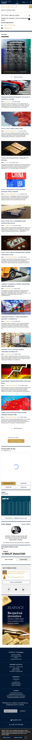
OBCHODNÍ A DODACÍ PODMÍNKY (16, 696)
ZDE (8, 734)
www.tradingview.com (6, 450)
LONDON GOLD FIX (16, 659)
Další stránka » (18, 77)
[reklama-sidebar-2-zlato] (16, 620)
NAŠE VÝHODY (16, 670)
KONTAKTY (16, 677)
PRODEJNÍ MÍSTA (16, 683)
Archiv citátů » (26, 524)
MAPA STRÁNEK (16, 685)
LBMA (4, 493)
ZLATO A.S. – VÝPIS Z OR (16, 667)
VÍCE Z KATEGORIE (16, 582)
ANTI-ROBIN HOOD (16, 656)
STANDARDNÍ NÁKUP (16, 693)
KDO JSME (16, 668)
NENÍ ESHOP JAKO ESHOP (16, 694)
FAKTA (16, 657)
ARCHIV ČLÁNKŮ (16, 654)
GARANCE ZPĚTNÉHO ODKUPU (16, 697)
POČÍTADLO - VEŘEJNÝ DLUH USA (16, 518)
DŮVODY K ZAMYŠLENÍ (16, 671)
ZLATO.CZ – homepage (16, 652)
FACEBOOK (16, 679)
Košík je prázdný (16, 441)
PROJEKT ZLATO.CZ (16, 664)
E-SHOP (16, 690)
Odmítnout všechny (18, 737)
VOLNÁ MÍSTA (16, 682)
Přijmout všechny (6, 737)
